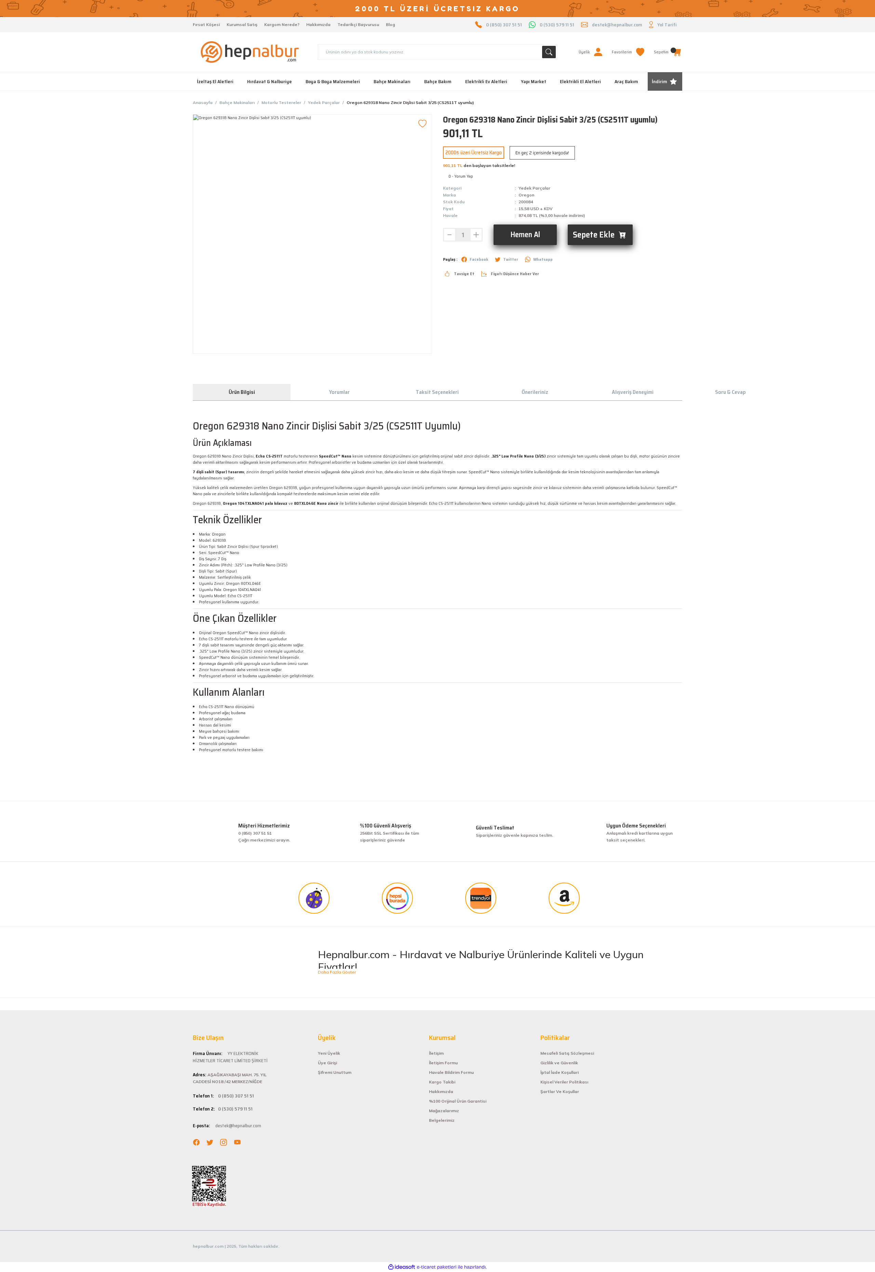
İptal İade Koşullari (559, 1072)
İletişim (436, 1053)
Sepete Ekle (594, 234)
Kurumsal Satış (242, 24)
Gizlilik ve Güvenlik (559, 1062)
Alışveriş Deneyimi (633, 392)
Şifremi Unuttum (334, 1072)
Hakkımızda (318, 24)
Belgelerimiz (442, 1120)
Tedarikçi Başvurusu (358, 24)
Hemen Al (525, 235)
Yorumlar (339, 392)
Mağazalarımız (444, 1110)
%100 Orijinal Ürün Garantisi (457, 1101)
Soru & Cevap (730, 392)
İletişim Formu (443, 1062)
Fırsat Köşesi (206, 24)
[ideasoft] (401, 1267)
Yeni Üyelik (329, 1053)
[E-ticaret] (437, 1267)
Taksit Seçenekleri (437, 392)
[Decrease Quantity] (449, 235)
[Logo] (250, 52)
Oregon (526, 194)
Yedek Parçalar (534, 188)
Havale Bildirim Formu (451, 1072)
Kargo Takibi (442, 1081)
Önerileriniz (535, 392)
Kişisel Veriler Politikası (564, 1081)
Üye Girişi (327, 1062)
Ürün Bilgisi (242, 392)
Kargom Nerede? (281, 24)
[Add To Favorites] (422, 124)
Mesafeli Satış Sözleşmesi (567, 1053)
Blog (390, 24)
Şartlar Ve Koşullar (559, 1091)
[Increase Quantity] (476, 235)
